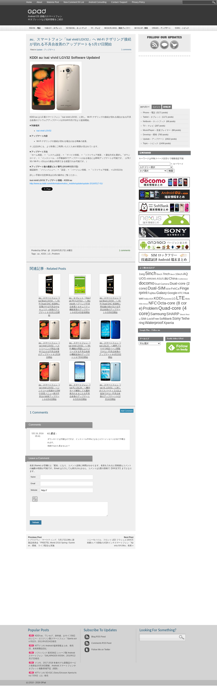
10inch (179, 274)
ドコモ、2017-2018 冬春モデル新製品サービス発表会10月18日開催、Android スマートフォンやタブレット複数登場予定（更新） (52, 666)
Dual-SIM (156, 288)
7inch (166, 274)
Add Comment (127, 411)
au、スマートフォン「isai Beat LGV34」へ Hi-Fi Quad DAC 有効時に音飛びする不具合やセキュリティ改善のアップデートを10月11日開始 (49, 306)
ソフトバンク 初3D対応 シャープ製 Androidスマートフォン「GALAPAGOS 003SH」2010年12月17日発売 (52, 656)
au (38, 254)
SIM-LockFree (150, 318)
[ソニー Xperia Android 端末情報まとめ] (164, 237)
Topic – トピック (182, 28)
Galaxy (161, 293)
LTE (180, 298)
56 (31, 652)
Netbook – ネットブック (76, 28)
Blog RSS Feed (98, 636)
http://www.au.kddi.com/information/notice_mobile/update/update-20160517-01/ (66, 183)
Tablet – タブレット (53, 28)
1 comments (126, 49)
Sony (176, 318)
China (173, 278)
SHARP (172, 314)
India (146, 299)
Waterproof (154, 323)
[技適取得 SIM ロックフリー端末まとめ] (164, 262)
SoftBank (165, 318)
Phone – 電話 (35, 28)
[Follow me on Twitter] (174, 49)
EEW (168, 289)
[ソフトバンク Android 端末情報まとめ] (164, 211)
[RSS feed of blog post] (154, 49)
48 (31, 672)
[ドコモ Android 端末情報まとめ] (164, 186)
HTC (180, 293)
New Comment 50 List (74, 2)
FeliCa (175, 288)
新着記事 (167, 107)
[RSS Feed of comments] (164, 49)
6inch (159, 274)
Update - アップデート (45, 50)
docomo (146, 283)
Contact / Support (119, 2)
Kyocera (167, 299)
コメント (156, 107)
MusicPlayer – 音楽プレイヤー (117, 28)
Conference (183, 279)
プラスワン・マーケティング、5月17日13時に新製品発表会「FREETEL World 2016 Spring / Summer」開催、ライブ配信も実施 (51, 543)
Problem (56, 254)
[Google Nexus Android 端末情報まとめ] (164, 224)
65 (31, 635)
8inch (172, 274)
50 (31, 662)
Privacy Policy (138, 2)
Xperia (168, 323)
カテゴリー (145, 107)
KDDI (43, 254)
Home (29, 2)
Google (172, 293)
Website (34, 490)
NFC (153, 303)
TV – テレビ (95, 28)
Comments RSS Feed (101, 643)
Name (33, 477)
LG (49, 254)
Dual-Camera (162, 283)
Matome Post (53, 2)
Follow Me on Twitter (100, 649)
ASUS (160, 278)
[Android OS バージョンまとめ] (164, 249)
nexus (145, 304)
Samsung (158, 314)
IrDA (151, 299)
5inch (150, 273)
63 (31, 645)
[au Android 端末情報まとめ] (164, 199)
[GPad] (37, 13)
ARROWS (151, 279)
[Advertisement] (128, 15)
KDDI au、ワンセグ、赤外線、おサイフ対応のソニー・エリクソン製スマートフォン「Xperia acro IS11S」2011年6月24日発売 (53, 638)
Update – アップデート (161, 28)
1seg (142, 274)
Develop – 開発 (141, 28)
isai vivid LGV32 (43, 131)
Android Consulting (97, 2)
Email (33, 483)
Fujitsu (152, 293)
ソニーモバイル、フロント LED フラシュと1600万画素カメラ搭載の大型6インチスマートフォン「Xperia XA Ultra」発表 (110, 543)
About (39, 2)
